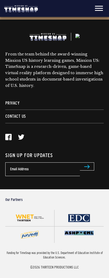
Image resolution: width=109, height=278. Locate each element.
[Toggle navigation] (99, 8)
